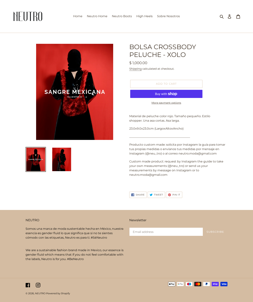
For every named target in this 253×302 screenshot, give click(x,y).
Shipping (135, 68)
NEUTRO (40, 293)
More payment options (166, 102)
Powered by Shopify (58, 293)
